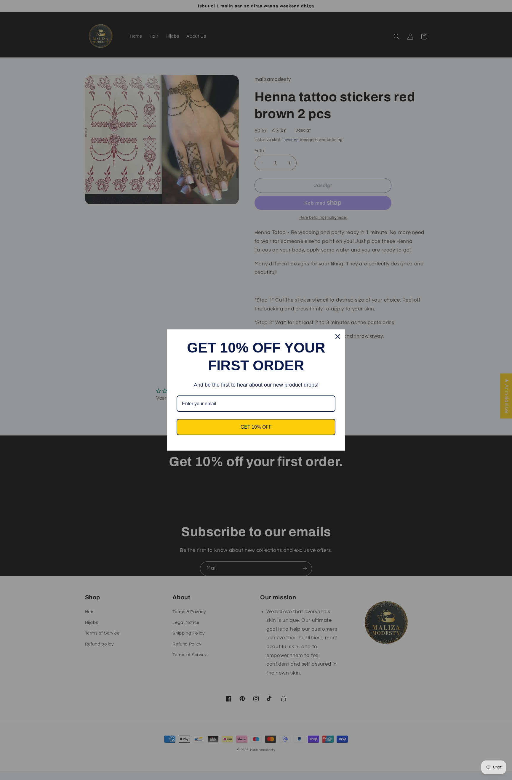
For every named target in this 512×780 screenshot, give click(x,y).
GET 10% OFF (256, 427)
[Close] (338, 336)
